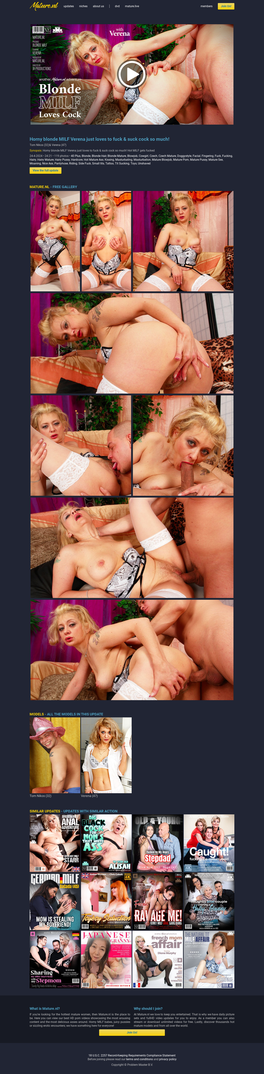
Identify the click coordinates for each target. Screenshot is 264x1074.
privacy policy (168, 1059)
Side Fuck (84, 163)
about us (98, 6)
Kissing (109, 159)
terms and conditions (139, 1059)
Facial (196, 156)
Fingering (208, 156)
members (206, 6)
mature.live (132, 6)
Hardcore (77, 159)
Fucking (227, 156)
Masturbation (142, 159)
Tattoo (109, 163)
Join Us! (226, 6)
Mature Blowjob (162, 159)
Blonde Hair (99, 156)
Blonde (86, 156)
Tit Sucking (122, 163)
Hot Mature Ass (93, 159)
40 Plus (75, 156)
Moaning (35, 163)
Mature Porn (181, 159)
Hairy (33, 159)
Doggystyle (184, 156)
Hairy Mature (45, 159)
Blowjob (132, 156)
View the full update (45, 170)
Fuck (218, 156)
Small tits (98, 163)
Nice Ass (47, 163)
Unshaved (144, 163)
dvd (117, 6)
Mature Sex (216, 159)
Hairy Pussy (62, 159)
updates (69, 6)
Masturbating (123, 159)
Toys (134, 163)
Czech (153, 156)
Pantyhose (61, 163)
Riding (73, 163)
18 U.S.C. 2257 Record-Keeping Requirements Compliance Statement (132, 1055)
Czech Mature (167, 156)
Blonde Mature (117, 156)
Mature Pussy (198, 159)
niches (83, 6)
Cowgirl (143, 156)
